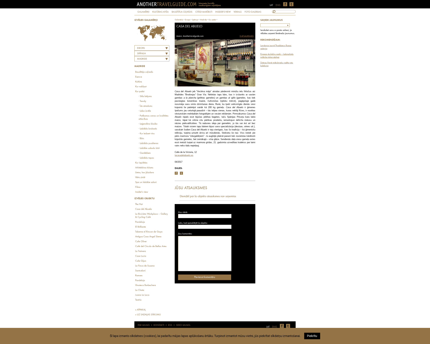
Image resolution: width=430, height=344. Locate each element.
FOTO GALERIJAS (253, 12)
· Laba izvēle (145, 111)
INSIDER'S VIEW (223, 12)
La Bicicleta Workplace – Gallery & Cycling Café (151, 215)
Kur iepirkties (141, 163)
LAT (271, 5)
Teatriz (138, 300)
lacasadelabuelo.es (184, 155)
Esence (138, 77)
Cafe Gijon (140, 261)
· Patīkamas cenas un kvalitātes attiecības (153, 117)
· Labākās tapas (146, 158)
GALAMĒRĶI (143, 12)
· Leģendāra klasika (148, 124)
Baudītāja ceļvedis (144, 72)
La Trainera (140, 251)
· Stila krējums (145, 96)
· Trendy (142, 101)
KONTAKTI (159, 325)
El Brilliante (140, 227)
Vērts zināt (140, 177)
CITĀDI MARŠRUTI (203, 12)
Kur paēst (139, 91)
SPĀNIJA (141, 53)
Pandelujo (140, 222)
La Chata (139, 290)
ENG (278, 5)
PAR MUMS (144, 325)
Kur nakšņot (140, 86)
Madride (142, 59)
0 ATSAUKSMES (247, 36)
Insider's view (141, 192)
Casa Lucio (140, 256)
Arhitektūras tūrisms (144, 167)
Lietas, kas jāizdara (144, 172)
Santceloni (140, 270)
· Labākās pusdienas (148, 143)
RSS (170, 325)
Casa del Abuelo (143, 209)
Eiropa (141, 48)
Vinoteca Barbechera (145, 285)
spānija (195, 20)
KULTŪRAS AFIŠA (160, 12)
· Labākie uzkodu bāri (149, 148)
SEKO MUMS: (183, 325)
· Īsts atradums (145, 106)
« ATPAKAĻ (140, 310)
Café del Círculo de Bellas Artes (150, 246)
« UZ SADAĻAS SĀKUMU (148, 314)
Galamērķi (179, 20)
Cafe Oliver (141, 241)
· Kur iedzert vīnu (147, 133)
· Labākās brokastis (148, 129)
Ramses (138, 275)
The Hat (139, 204)
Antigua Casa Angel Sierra (148, 236)
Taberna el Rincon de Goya (148, 232)
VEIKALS (238, 12)
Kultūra (138, 82)
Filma (137, 187)
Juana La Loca (142, 295)
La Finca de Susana (145, 266)
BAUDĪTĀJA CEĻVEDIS (182, 12)
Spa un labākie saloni (146, 182)
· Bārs (141, 138)
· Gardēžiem (145, 153)
